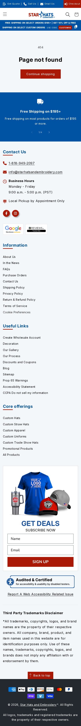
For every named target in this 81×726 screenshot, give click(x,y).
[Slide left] (32, 132)
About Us (9, 256)
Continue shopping (40, 74)
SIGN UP (40, 561)
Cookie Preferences (16, 312)
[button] (68, 14)
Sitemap (8, 374)
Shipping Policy (14, 287)
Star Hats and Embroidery (38, 704)
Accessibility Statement (19, 386)
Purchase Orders (15, 275)
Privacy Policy (13, 293)
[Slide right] (49, 132)
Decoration (10, 343)
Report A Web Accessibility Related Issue (41, 594)
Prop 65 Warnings (15, 380)
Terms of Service (15, 306)
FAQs (6, 269)
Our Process (11, 356)
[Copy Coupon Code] (76, 27)
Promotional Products (18, 448)
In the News (11, 263)
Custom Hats (11, 418)
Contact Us (10, 281)
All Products (11, 454)
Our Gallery (11, 350)
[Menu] (5, 14)
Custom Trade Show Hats (20, 442)
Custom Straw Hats (16, 424)
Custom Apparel (14, 430)
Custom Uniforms (15, 436)
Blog (6, 368)
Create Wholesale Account (21, 337)
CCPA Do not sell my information (25, 392)
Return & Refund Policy (19, 299)
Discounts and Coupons (19, 362)
